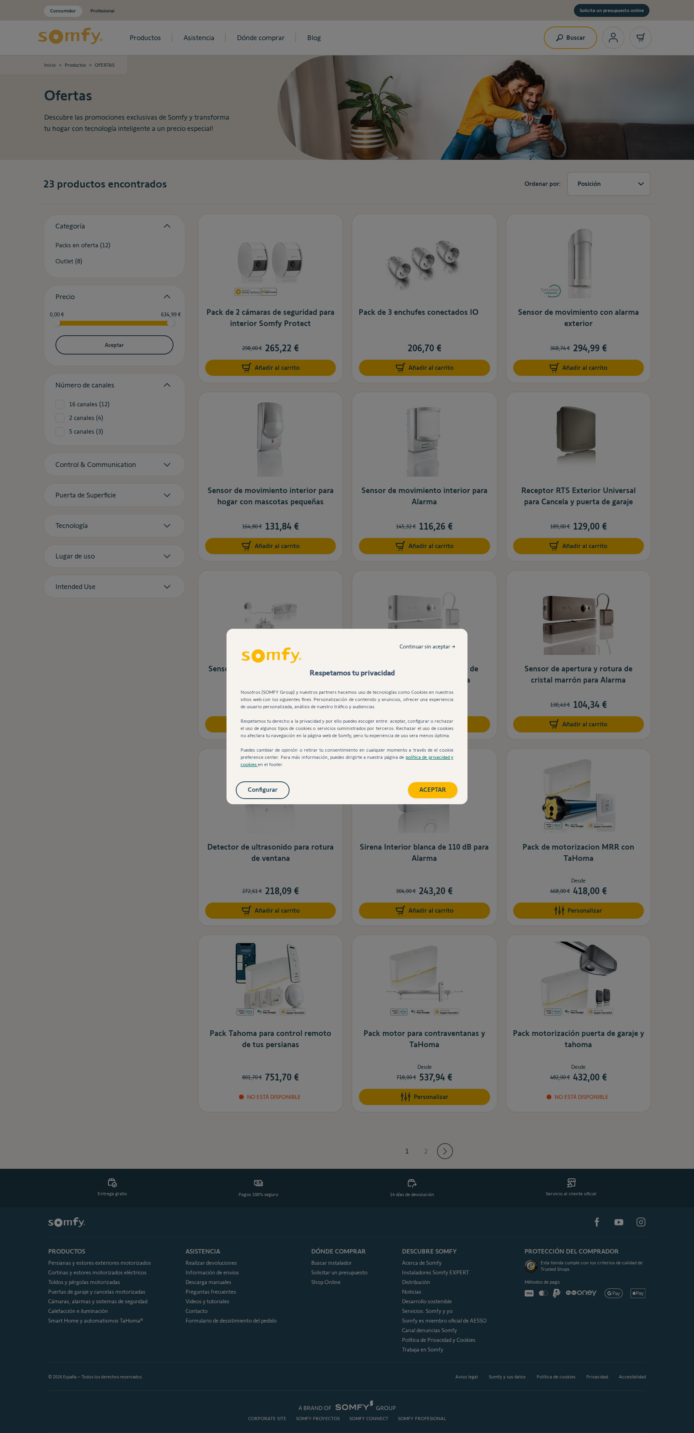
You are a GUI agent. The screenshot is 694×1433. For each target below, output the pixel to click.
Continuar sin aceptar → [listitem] (427, 646)
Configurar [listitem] (263, 789)
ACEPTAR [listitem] (432, 789)
